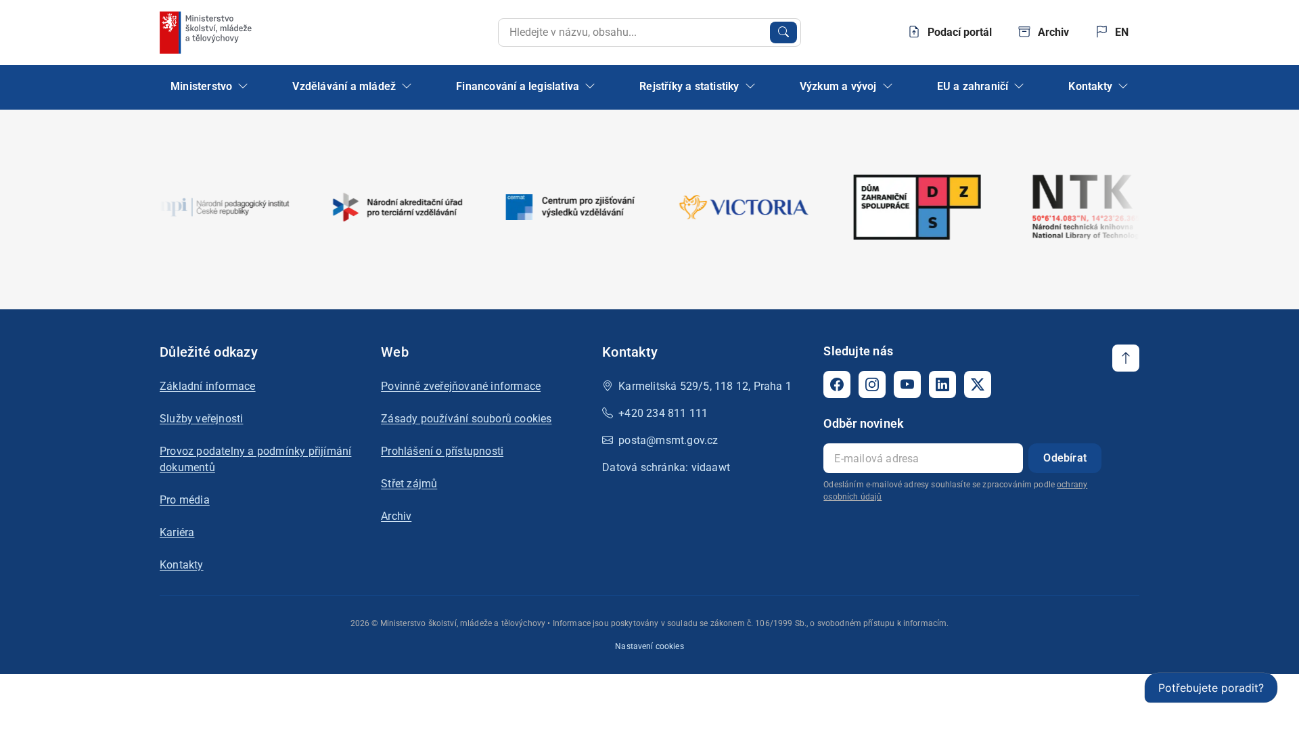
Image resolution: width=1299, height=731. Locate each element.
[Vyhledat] (783, 32)
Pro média (185, 499)
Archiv (396, 516)
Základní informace (208, 386)
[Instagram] (872, 384)
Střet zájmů (409, 483)
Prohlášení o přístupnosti (442, 451)
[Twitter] (977, 384)
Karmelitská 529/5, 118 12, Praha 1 (705, 386)
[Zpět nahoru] (1125, 358)
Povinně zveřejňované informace (461, 386)
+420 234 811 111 (663, 413)
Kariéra (177, 532)
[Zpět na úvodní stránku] (207, 32)
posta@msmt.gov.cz (668, 440)
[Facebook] (836, 384)
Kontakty (182, 564)
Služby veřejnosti (201, 418)
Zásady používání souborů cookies (466, 418)
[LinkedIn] (942, 384)
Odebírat (1065, 457)
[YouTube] (907, 384)
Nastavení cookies (649, 646)
